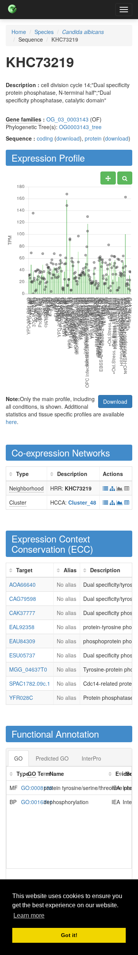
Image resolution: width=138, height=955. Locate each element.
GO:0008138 (37, 788)
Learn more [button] (28, 915)
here (11, 422)
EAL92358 (21, 627)
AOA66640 (22, 584)
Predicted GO (52, 758)
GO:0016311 (37, 802)
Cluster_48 (82, 502)
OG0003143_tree (80, 127)
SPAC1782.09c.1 (29, 683)
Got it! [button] (69, 935)
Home (19, 32)
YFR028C (21, 697)
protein (93, 138)
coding (45, 138)
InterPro (91, 758)
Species (44, 32)
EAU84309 (22, 641)
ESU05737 (22, 655)
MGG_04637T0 (28, 669)
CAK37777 (22, 613)
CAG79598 (22, 598)
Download (115, 401)
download (68, 138)
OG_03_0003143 (67, 119)
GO (18, 758)
